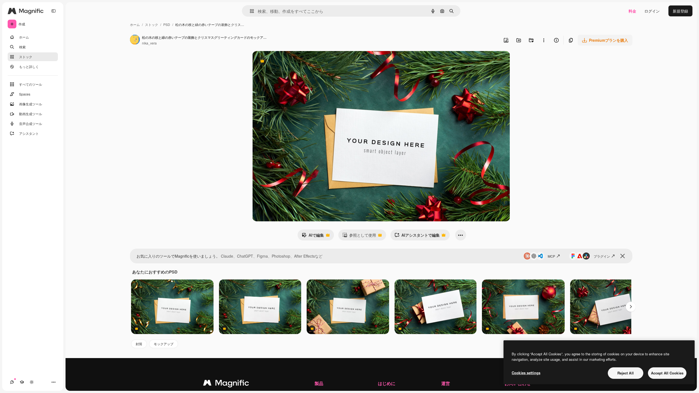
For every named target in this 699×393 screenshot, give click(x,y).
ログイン (652, 11)
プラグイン (602, 256)
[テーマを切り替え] (31, 382)
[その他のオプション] (543, 40)
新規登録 (680, 11)
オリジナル (290, 61)
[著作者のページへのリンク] (135, 40)
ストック (151, 24)
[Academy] (21, 382)
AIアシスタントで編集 (417, 236)
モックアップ (163, 343)
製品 (319, 383)
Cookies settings (526, 372)
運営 (445, 383)
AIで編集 (313, 236)
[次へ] (631, 306)
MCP (551, 256)
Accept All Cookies (667, 373)
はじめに (386, 383)
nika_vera (149, 43)
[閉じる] (622, 256)
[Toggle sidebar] (53, 11)
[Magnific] (226, 384)
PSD (166, 24)
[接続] (12, 382)
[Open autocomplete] (249, 11)
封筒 (139, 343)
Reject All (625, 373)
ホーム (135, 24)
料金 (632, 11)
